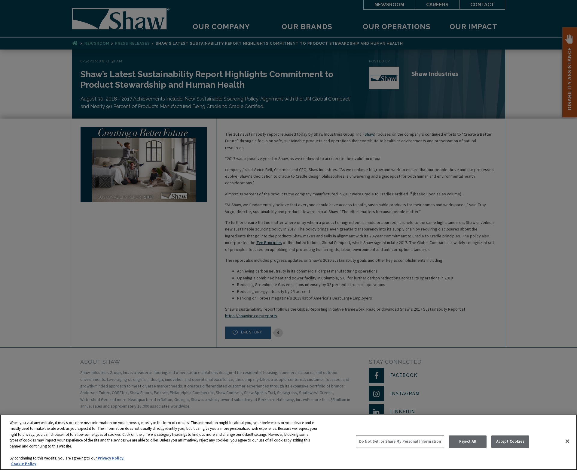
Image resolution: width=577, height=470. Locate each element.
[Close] (567, 441)
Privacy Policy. (111, 458)
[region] (288, 442)
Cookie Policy (23, 463)
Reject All (467, 441)
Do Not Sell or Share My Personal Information (400, 441)
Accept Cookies (510, 441)
